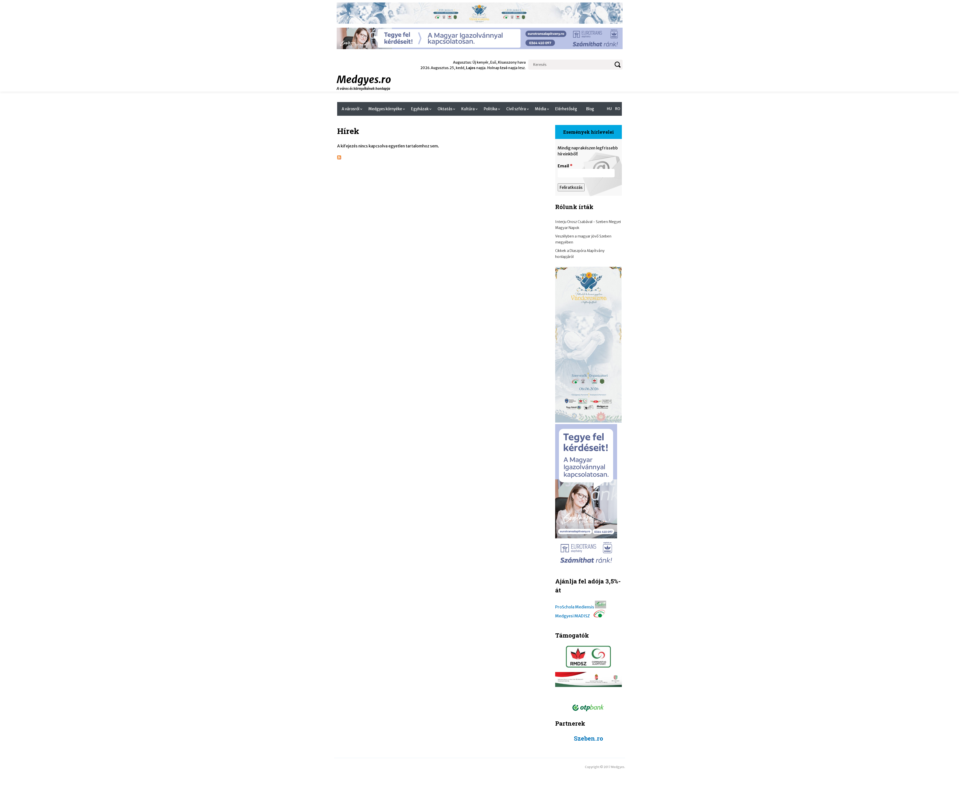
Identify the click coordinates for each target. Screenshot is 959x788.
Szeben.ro (588, 738)
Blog (590, 109)
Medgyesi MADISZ (572, 615)
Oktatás (445, 109)
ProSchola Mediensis (574, 606)
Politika (490, 109)
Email (565, 165)
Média (540, 109)
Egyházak (420, 109)
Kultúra (468, 109)
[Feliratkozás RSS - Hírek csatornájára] (339, 157)
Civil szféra (516, 109)
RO (617, 109)
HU (609, 109)
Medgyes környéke (385, 109)
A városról (350, 109)
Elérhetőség (566, 109)
